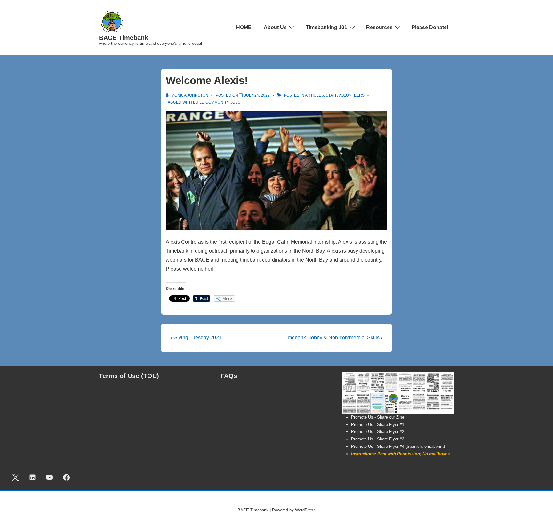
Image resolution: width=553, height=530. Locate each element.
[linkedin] (33, 477)
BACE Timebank (123, 37)
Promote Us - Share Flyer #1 (377, 424)
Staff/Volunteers (345, 95)
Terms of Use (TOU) (129, 375)
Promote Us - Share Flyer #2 (377, 431)
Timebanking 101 (326, 27)
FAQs (228, 375)
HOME (244, 27)
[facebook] (66, 477)
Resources (379, 27)
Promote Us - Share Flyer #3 (377, 439)
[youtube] (50, 477)
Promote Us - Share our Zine (377, 417)
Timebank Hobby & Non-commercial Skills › (333, 337)
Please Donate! (430, 27)
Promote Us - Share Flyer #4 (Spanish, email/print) (398, 446)
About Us (275, 27)
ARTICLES (314, 95)
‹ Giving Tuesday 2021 (196, 337)
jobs (235, 102)
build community (210, 102)
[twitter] (16, 477)
